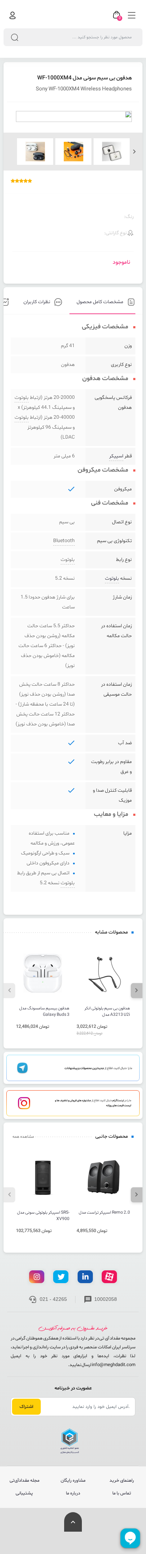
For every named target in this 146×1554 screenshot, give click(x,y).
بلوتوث (22, 397)
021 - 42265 (53, 1299)
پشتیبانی (24, 1493)
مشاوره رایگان (73, 1480)
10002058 (105, 1299)
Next (134, 151)
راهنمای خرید (122, 1480)
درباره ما (73, 1493)
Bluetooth (64, 541)
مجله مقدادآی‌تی (24, 1480)
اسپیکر (116, 456)
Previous (9, 990)
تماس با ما (121, 1493)
